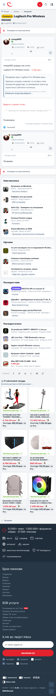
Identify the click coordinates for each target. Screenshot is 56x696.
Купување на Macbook (21, 186)
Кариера (6, 586)
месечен (24, 663)
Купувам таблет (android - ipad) (25, 353)
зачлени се (28, 653)
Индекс (5, 589)
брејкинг (24, 659)
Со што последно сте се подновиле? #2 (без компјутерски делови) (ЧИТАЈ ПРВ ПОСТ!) (32, 248)
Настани (6, 592)
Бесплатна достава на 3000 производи (16, 384)
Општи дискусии (19, 253)
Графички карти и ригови (28, 332)
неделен (10, 663)
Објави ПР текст (9, 614)
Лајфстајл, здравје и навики (23, 274)
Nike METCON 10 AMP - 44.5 (23, 361)
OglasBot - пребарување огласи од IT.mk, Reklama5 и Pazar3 (32, 299)
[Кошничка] (45, 4)
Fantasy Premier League (21, 218)
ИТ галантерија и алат (30, 340)
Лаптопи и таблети (19, 191)
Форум (5, 577)
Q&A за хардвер (18, 202)
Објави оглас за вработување (15, 617)
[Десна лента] (51, 4)
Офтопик (8, 242)
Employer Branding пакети (13, 611)
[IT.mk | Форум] (10, 4)
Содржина (7, 574)
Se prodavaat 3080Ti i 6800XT (29, 329)
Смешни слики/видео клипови (25, 258)
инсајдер (10, 659)
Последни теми (11, 282)
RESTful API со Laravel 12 (28, 288)
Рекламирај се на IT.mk (14, 608)
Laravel (15, 294)
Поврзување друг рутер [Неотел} (26, 310)
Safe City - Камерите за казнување (27, 207)
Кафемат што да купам (21, 197)
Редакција (6, 620)
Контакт (5, 623)
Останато (16, 223)
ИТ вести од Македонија (22, 213)
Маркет (5, 580)
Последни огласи (12, 323)
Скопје (12, 54)
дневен (38, 659)
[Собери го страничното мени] (4, 4)
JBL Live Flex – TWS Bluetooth (28, 337)
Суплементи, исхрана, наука (24, 269)
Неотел (15, 316)
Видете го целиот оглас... (15, 104)
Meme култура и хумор (21, 264)
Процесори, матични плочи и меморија (28, 234)
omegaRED (7, 23)
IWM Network (7, 691)
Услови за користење (11, 626)
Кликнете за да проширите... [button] (19, 93)
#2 (50, 155)
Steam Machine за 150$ (21, 229)
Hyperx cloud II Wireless (25, 345)
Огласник (6, 583)
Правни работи (9, 629)
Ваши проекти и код (20, 305)
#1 (51, 60)
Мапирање (7, 595)
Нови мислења (11, 180)
